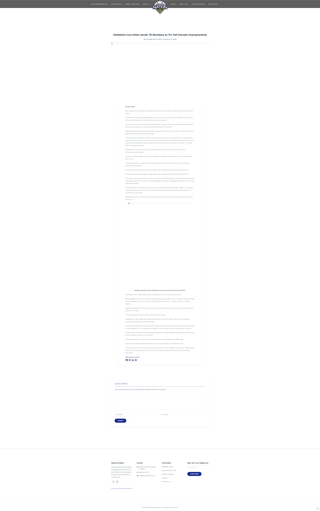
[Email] (135, 360)
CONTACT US (166, 482)
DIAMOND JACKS (167, 467)
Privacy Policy (114, 488)
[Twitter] (129, 360)
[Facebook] (127, 360)
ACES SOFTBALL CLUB (169, 470)
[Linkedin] (133, 360)
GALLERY (164, 478)
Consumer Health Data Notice (125, 488)
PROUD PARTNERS (168, 474)
